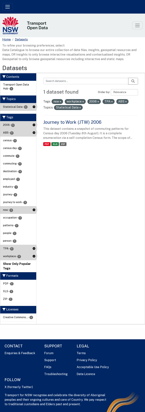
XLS (55, 144)
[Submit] (133, 81)
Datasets (21, 39)
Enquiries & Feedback (20, 353)
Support (50, 360)
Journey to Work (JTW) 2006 (72, 122)
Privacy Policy (87, 360)
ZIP (63, 144)
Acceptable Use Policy (93, 367)
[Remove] (60, 102)
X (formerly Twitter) (19, 387)
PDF (47, 144)
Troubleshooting (56, 374)
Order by (103, 92)
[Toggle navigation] (7, 7)
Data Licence (86, 374)
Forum (48, 353)
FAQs (47, 367)
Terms (81, 353)
